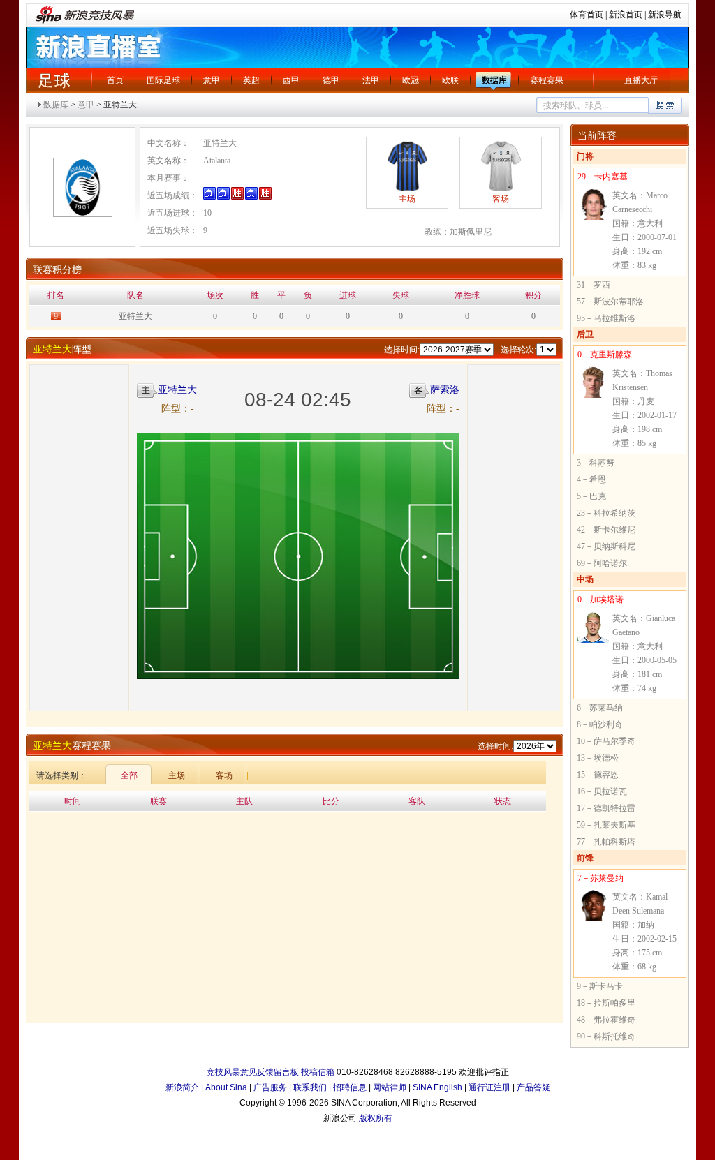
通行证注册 (489, 1087)
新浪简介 (182, 1087)
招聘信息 (350, 1087)
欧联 (450, 80)
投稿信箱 (317, 1072)
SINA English (437, 1087)
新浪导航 (664, 15)
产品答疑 (533, 1087)
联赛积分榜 (57, 270)
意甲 (211, 80)
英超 (251, 80)
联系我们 (310, 1087)
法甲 (370, 80)
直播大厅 (641, 80)
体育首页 (586, 15)
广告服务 (270, 1087)
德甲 (331, 80)
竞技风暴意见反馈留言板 (253, 1072)
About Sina (226, 1087)
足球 (53, 80)
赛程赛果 (546, 80)
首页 (115, 80)
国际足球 (163, 80)
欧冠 (410, 80)
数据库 (494, 80)
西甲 (291, 80)
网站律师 (389, 1087)
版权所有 (375, 1118)
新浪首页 (625, 15)
